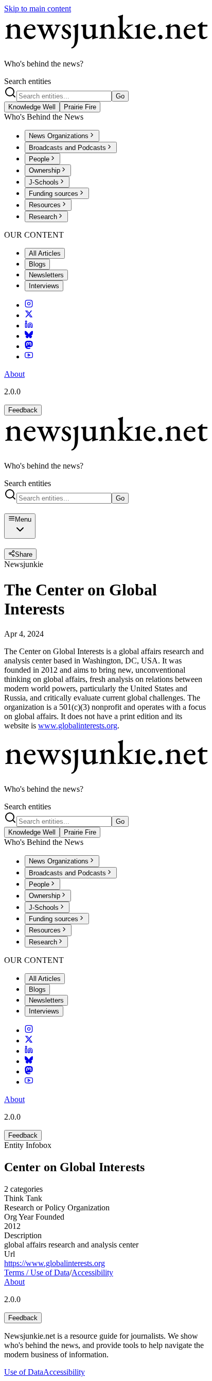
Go (120, 96)
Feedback (23, 410)
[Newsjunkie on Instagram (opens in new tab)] (29, 305)
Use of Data (23, 1372)
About (14, 374)
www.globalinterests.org (77, 725)
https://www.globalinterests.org (54, 1263)
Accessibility (92, 1272)
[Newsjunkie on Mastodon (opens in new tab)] (29, 346)
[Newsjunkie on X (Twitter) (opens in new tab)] (29, 315)
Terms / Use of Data (36, 1272)
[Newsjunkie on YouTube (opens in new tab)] (29, 356)
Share (23, 554)
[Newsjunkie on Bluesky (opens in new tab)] (29, 335)
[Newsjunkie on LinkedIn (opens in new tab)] (29, 325)
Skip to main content (37, 8)
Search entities (27, 81)
